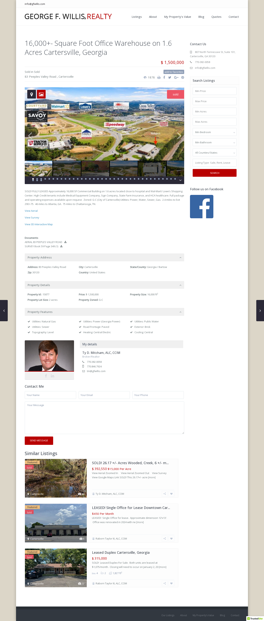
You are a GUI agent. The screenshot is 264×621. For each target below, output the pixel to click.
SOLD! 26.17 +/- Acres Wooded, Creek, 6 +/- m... (130, 462)
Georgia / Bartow (157, 267)
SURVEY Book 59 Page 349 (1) (41, 246)
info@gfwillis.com (35, 4)
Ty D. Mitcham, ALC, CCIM (49, 356)
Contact (234, 17)
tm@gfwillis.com (96, 371)
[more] (152, 477)
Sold (27, 72)
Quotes (216, 17)
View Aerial (31, 210)
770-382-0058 (202, 62)
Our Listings (167, 615)
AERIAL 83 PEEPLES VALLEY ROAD (43, 242)
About (153, 17)
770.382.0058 (94, 362)
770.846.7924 (94, 366)
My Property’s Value (177, 17)
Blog (201, 17)
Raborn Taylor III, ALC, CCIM (111, 538)
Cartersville (66, 76)
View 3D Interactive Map (39, 224)
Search (214, 173)
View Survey (32, 217)
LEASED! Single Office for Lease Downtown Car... (131, 507)
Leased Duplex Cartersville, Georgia (121, 552)
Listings (137, 17)
